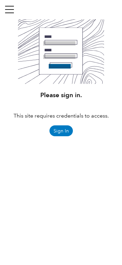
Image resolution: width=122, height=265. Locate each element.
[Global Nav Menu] (9, 9)
